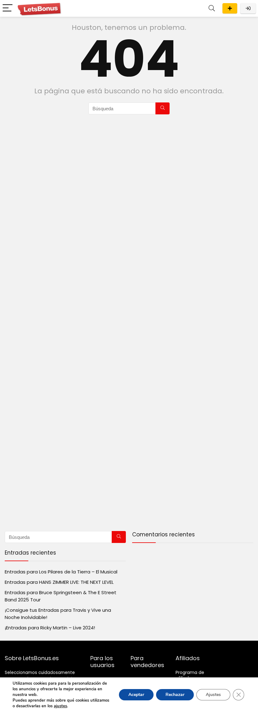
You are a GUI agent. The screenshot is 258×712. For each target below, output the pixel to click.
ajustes (60, 706)
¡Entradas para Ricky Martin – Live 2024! (50, 627)
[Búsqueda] (162, 108)
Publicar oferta (229, 8)
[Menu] (7, 8)
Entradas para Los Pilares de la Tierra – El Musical (61, 571)
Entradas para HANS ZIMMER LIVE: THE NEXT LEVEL (59, 582)
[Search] (211, 8)
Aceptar (136, 695)
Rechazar (174, 695)
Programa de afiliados (190, 675)
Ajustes (213, 695)
